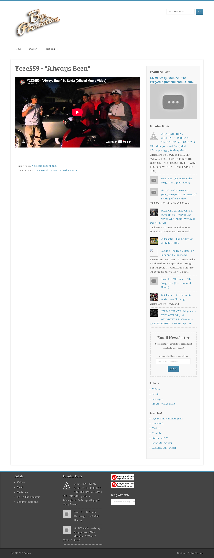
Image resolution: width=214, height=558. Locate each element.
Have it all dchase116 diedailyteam (57, 170)
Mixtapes (157, 398)
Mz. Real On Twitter (164, 447)
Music (155, 394)
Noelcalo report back (44, 165)
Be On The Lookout (163, 403)
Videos (156, 389)
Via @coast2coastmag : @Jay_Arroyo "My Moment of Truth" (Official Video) (178, 194)
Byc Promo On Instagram (167, 418)
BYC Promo (197, 553)
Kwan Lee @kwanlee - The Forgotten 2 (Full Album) (87, 516)
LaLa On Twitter (162, 442)
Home (18, 48)
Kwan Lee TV (160, 438)
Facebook (50, 48)
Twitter (33, 48)
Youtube (157, 433)
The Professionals (27, 501)
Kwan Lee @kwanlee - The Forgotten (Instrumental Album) (172, 80)
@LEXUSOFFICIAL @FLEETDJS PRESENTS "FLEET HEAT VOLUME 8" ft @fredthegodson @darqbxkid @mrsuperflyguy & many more (172, 142)
